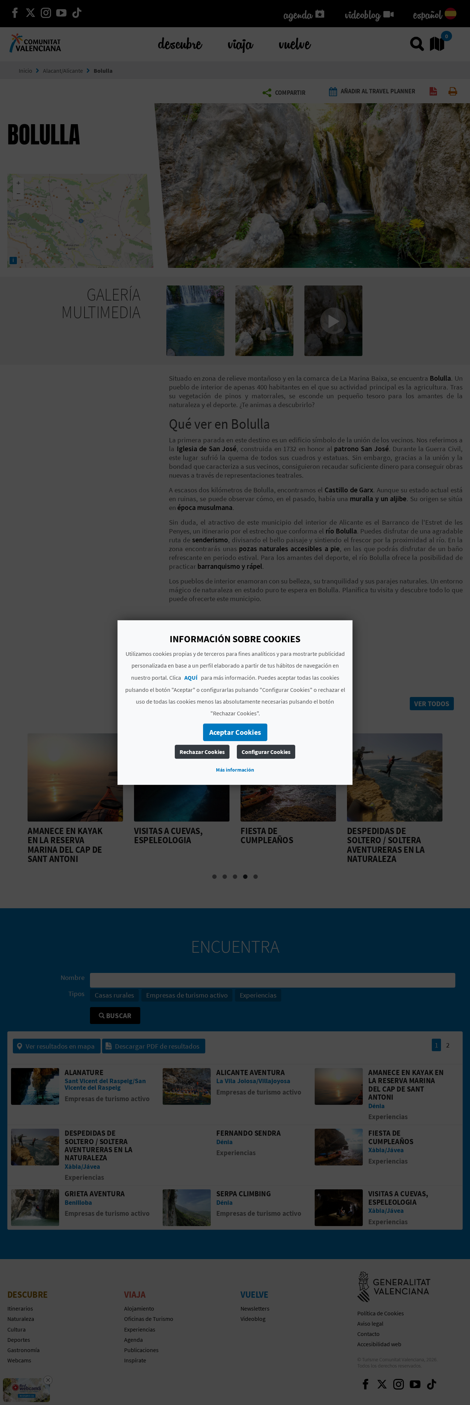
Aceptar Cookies (235, 732)
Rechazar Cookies (202, 751)
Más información (235, 769)
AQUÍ (191, 677)
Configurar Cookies (266, 751)
